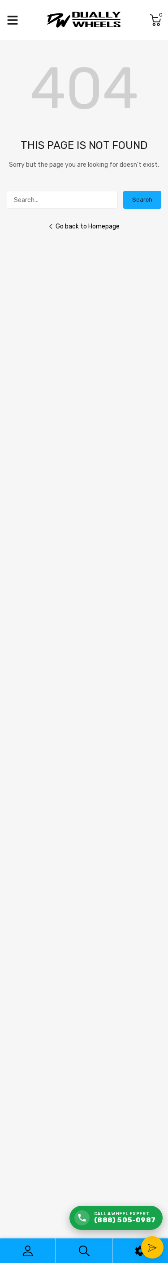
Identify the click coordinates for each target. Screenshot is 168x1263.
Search (142, 199)
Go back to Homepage (88, 226)
